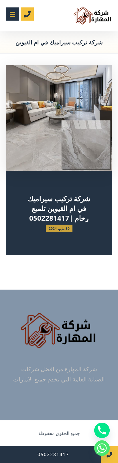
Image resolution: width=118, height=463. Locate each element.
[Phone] (102, 430)
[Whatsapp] (102, 448)
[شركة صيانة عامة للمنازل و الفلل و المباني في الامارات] (92, 15)
